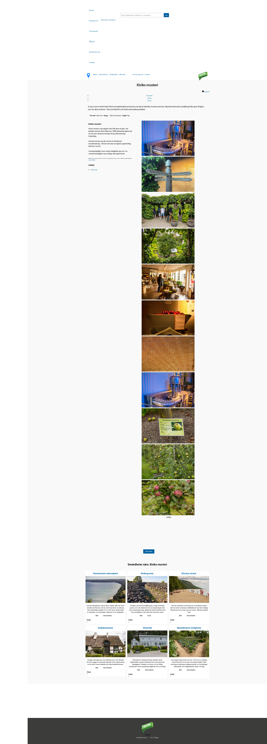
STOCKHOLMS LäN (137, 74)
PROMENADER (113, 74)
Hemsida (104, 20)
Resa (149, 101)
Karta (149, 98)
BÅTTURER (122, 74)
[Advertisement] (90, 703)
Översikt (149, 96)
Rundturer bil (93, 21)
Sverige (92, 62)
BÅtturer (92, 42)
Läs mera (91, 160)
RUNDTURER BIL (103, 74)
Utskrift (206, 92)
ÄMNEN (95, 74)
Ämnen (91, 10)
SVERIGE (147, 74)
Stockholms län (94, 52)
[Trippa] (147, 733)
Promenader (93, 31)
